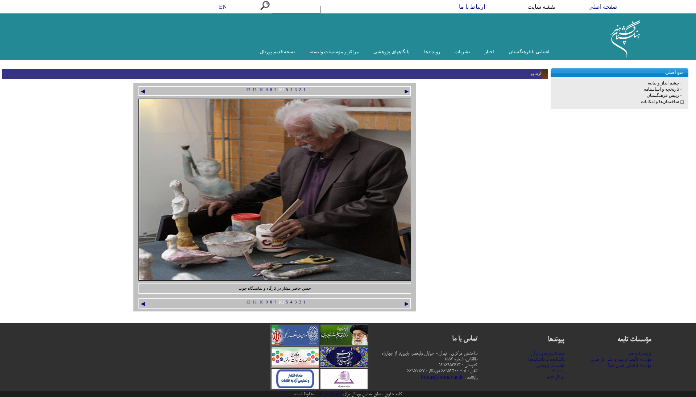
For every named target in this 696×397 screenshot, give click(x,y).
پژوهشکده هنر (639, 354)
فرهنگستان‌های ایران (547, 354)
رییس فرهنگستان (663, 95)
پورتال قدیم (555, 377)
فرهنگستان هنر (328, 394)
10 (261, 90)
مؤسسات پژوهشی (550, 365)
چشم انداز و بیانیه (663, 83)
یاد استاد (557, 371)
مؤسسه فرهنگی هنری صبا (629, 365)
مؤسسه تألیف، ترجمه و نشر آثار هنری (620, 360)
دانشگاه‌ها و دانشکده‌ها (546, 360)
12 (248, 90)
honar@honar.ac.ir (442, 378)
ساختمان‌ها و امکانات (660, 101)
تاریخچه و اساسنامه (661, 89)
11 (255, 90)
